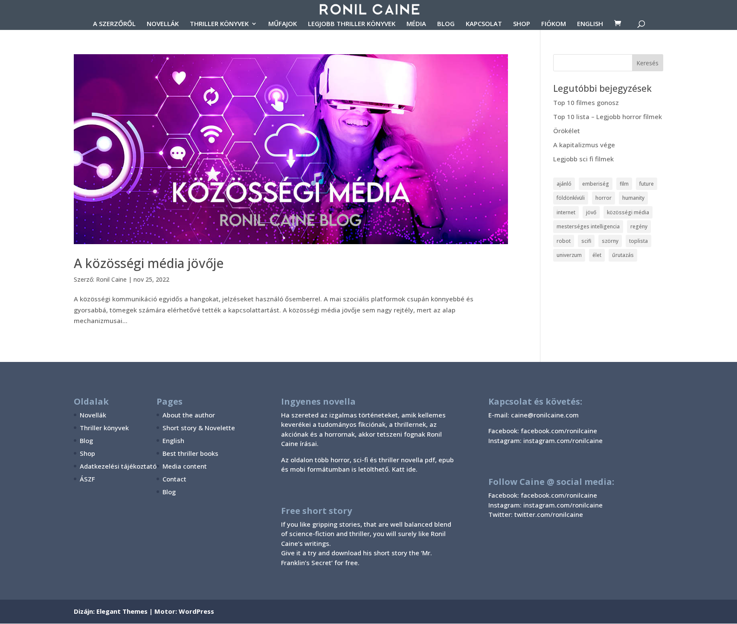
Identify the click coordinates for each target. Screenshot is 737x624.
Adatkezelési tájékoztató (118, 466)
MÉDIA (416, 24)
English (173, 440)
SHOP (521, 24)
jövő (591, 212)
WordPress (196, 611)
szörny (610, 241)
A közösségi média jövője (148, 263)
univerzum (569, 255)
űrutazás (623, 255)
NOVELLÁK (163, 24)
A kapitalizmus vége (584, 144)
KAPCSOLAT (484, 24)
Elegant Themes (122, 611)
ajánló (564, 183)
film (624, 183)
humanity (633, 197)
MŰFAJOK (282, 24)
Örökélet (566, 130)
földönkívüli (571, 197)
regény (638, 226)
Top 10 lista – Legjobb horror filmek (607, 116)
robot (564, 241)
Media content (184, 466)
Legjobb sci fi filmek (583, 159)
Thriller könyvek (104, 427)
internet (566, 212)
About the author (188, 415)
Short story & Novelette (198, 427)
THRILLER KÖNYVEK (219, 24)
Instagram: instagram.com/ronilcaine (545, 440)
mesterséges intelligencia (588, 226)
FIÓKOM (553, 24)
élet (596, 255)
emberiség (595, 183)
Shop (87, 453)
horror (603, 197)
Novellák (93, 415)
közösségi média (628, 212)
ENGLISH (590, 24)
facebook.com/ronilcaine (559, 495)
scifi (586, 241)
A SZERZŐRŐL (114, 24)
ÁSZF (87, 479)
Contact (174, 479)
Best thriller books (190, 453)
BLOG (446, 24)
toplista (638, 241)
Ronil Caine (111, 279)
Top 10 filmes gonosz (586, 102)
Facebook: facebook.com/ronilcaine (542, 430)
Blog (86, 440)
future (646, 183)
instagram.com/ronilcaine (563, 505)
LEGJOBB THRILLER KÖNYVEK (351, 24)
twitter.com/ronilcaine (548, 514)
